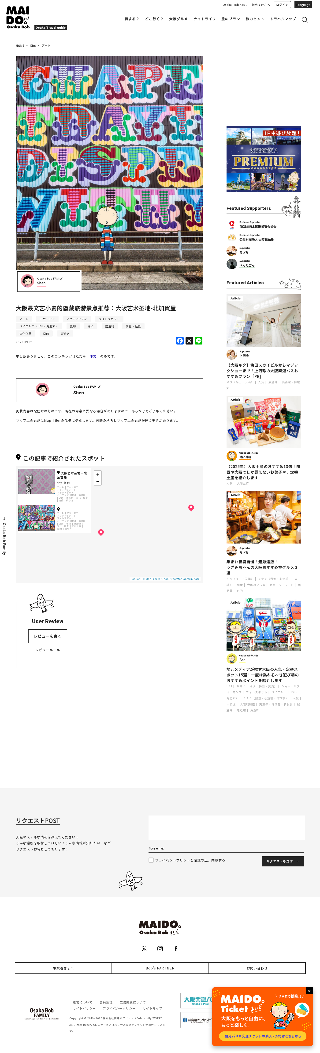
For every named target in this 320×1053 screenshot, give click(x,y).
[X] (189, 341)
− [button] (98, 481)
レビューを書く (48, 636)
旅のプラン (230, 18)
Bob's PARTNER (160, 967)
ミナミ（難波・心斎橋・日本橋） (266, 698)
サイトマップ (152, 1008)
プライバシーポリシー (119, 1008)
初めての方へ (261, 5)
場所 (91, 326)
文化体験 (25, 333)
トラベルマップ (283, 18)
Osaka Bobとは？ (235, 5)
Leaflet (135, 579)
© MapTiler (150, 579)
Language (303, 5)
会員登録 (106, 1002)
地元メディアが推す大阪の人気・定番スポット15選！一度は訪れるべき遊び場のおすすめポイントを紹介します (263, 674)
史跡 (73, 326)
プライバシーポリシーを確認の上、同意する (190, 860)
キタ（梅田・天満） (240, 382)
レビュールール (47, 649)
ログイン (282, 5)
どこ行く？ (154, 18)
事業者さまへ (63, 967)
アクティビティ (77, 319)
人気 (261, 382)
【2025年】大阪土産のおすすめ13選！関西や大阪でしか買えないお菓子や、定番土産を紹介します (263, 471)
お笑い (241, 686)
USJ (229, 686)
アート (46, 45)
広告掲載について (133, 1002)
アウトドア (47, 319)
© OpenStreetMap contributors (179, 579)
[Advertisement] (264, 85)
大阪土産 (243, 483)
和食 (240, 585)
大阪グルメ (178, 18)
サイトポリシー (84, 1008)
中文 (93, 356)
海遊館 (254, 710)
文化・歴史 (133, 326)
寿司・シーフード (282, 585)
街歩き (65, 333)
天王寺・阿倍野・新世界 (276, 704)
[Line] (198, 341)
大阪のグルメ (256, 585)
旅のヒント (255, 18)
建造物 (109, 326)
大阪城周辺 (247, 704)
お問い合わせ (257, 967)
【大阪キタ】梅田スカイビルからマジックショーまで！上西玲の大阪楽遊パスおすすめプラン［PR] (262, 370)
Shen (41, 283)
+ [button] (98, 474)
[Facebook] (180, 341)
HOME (20, 45)
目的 (33, 45)
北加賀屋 (63, 483)
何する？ (132, 18)
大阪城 (231, 704)
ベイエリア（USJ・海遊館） (39, 326)
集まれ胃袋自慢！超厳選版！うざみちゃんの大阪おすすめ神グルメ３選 (262, 567)
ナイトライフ (204, 18)
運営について (83, 1002)
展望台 (273, 382)
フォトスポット (109, 319)
